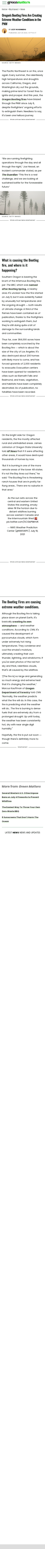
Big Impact (13, 9)
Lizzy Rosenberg (18, 29)
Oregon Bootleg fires (14, 99)
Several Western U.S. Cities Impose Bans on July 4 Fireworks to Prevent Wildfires (20, 797)
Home (4, 9)
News (22, 9)
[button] (5, 3)
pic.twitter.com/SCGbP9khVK (22, 521)
